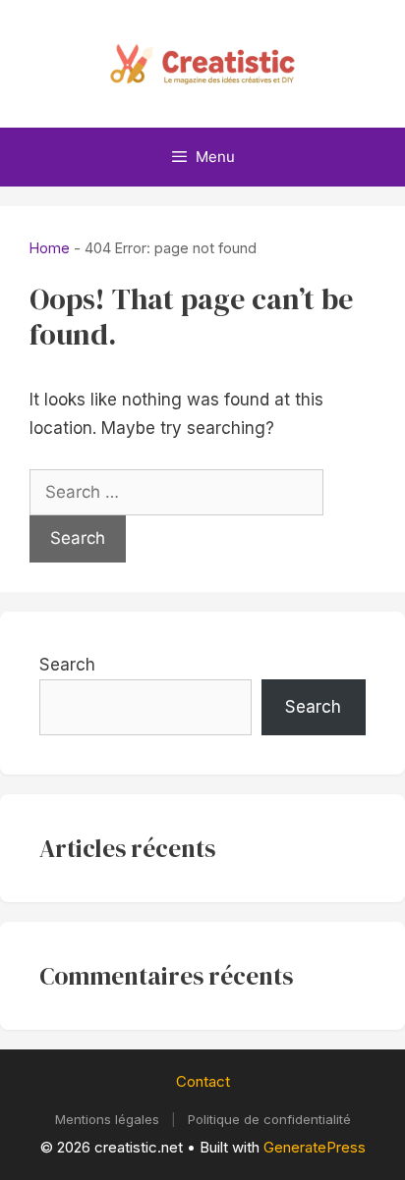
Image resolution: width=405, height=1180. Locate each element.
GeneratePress (314, 1147)
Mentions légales (107, 1119)
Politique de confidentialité (269, 1119)
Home (49, 248)
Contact (203, 1081)
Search (67, 664)
